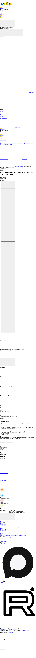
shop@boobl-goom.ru (3, 543)
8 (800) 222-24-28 (3, 541)
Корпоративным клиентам (14, 143)
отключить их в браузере (4, 648)
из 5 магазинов (5, 385)
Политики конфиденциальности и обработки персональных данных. (11, 521)
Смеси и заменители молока (5, 487)
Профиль (33, 647)
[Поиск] (7, 23)
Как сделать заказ (7, 143)
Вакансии (22, 535)
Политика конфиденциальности (25, 630)
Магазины (2, 143)
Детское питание (3, 480)
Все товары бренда (4, 465)
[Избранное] (7, 99)
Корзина (23, 639)
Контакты (6, 535)
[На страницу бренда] (0, 465)
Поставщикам (10, 535)
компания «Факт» (10, 632)
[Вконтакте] (1, 582)
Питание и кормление (4, 473)
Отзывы (25, 535)
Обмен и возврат (27, 143)
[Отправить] (7, 516)
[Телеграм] (4, 582)
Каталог (1, 523)
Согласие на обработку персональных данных (20, 520)
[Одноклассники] (2, 582)
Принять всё (2, 649)
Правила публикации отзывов (7, 144)
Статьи (13, 535)
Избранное (16, 647)
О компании (2, 535)
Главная (2, 639)
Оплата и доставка (21, 143)
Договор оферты (17, 535)
